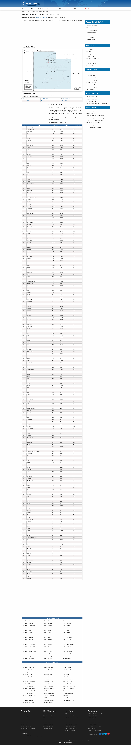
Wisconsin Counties (29, 702)
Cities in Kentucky (48, 632)
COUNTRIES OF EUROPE (92, 96)
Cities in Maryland (48, 635)
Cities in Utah (47, 653)
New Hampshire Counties (69, 686)
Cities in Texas (28, 653)
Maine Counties (28, 679)
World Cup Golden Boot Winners (94, 127)
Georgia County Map (29, 672)
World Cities (59, 8)
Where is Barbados (25, 720)
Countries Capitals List (71, 720)
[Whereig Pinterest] (108, 734)
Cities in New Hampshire (49, 642)
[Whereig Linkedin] (102, 734)
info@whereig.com (39, 736)
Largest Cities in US (67, 658)
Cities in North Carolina (68, 644)
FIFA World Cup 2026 (91, 111)
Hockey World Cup (85, 8)
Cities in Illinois (28, 630)
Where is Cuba (24, 724)
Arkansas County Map (91, 77)
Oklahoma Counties (67, 690)
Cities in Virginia (28, 656)
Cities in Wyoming (48, 658)
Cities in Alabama (29, 620)
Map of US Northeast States (93, 61)
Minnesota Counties (48, 681)
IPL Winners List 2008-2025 (94, 726)
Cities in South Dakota (49, 651)
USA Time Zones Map (91, 63)
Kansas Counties (29, 676)
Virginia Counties (29, 700)
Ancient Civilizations (70, 730)
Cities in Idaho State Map (69, 628)
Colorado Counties (67, 667)
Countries (49, 8)
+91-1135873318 (27, 736)
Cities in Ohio (47, 646)
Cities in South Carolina (30, 651)
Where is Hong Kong (26, 713)
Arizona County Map (91, 75)
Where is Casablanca (48, 724)
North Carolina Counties (68, 688)
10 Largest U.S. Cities (48, 713)
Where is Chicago (90, 39)
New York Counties (48, 686)
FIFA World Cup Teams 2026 (94, 720)
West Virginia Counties (68, 700)
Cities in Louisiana (67, 632)
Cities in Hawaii (47, 628)
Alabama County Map (91, 73)
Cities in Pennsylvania (49, 649)
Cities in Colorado (67, 623)
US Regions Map (90, 56)
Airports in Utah (26, 100)
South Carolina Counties (30, 695)
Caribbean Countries (70, 726)
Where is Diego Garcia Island (28, 728)
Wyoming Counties (48, 702)
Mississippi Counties (67, 681)
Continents (40, 8)
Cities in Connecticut (30, 625)
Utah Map (25, 98)
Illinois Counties (28, 674)
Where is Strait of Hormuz (49, 718)
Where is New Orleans (91, 42)
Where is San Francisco (91, 30)
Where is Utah (65, 100)
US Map (27, 11)
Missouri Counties (29, 683)
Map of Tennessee (67, 695)
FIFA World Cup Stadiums (94, 722)
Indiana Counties (48, 674)
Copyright (81, 740)
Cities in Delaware (48, 625)
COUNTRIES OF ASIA (91, 99)
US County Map (90, 65)
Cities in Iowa (66, 630)
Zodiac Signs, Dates (48, 726)
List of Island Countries (71, 728)
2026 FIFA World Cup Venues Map (94, 120)
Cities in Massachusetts (68, 635)
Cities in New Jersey (67, 642)
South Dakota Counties (49, 695)
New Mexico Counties (49, 688)
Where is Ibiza (24, 722)
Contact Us (50, 740)
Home (23, 8)
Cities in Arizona (66, 620)
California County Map (49, 667)
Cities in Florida (66, 625)
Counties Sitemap (47, 728)
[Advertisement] (52, 34)
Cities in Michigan (29, 637)
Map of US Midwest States (92, 58)
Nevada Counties (29, 686)
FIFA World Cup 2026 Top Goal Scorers (95, 125)
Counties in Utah (44, 98)
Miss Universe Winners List (49, 716)
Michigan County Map (30, 681)
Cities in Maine (28, 635)
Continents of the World (71, 724)
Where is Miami (90, 37)
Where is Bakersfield (91, 32)
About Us (43, 740)
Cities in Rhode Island (68, 649)
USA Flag (88, 54)
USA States (32, 11)
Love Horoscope (47, 722)
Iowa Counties (66, 674)
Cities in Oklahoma (67, 646)
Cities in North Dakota (30, 646)
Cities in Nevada (28, 642)
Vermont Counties (67, 697)
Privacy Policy (58, 740)
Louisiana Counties (67, 676)
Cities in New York (48, 644)
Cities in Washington (48, 656)
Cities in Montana (48, 639)
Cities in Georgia (29, 628)
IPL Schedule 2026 (92, 724)
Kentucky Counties (48, 676)
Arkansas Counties (29, 667)
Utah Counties (47, 697)
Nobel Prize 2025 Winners (49, 720)
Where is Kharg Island (71, 713)
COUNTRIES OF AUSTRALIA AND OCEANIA (97, 103)
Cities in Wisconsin (29, 658)
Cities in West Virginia (68, 656)
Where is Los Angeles (91, 25)
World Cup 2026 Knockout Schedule (95, 115)
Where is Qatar (24, 718)
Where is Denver (90, 35)
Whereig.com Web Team (41, 17)
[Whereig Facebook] (99, 734)
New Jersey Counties (30, 688)
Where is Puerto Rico (26, 726)
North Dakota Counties (30, 690)
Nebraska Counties (67, 683)
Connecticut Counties (30, 669)
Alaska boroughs (47, 665)
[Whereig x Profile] (105, 734)
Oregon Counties (29, 693)
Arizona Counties (67, 665)
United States (89, 49)
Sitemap (87, 740)
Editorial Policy (66, 740)
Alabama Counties (29, 665)
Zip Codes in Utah (45, 100)
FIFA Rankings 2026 (92, 718)
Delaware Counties (48, 669)
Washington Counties (49, 700)
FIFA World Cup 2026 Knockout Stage (95, 118)
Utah (37, 11)
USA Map (88, 51)
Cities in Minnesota (48, 637)
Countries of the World (71, 722)
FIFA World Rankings (91, 113)
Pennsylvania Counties (49, 693)
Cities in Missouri (29, 639)
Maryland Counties (48, 679)
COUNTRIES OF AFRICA (92, 101)
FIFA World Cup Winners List (93, 122)
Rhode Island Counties (68, 693)
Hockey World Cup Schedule (94, 730)
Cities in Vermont (67, 653)
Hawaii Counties (47, 672)
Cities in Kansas (28, 632)
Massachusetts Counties (69, 679)
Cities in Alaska (47, 620)
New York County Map (91, 87)
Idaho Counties (66, 672)
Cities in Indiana (47, 630)
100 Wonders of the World (72, 718)
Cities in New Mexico (30, 644)
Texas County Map (29, 697)
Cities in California (48, 623)
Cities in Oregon (28, 649)
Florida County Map (67, 669)
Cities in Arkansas (29, 623)
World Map (31, 8)
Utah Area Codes (66, 98)
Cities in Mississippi (67, 637)
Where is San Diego (91, 27)
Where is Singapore (25, 716)
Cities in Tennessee (67, 651)
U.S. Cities (74, 8)
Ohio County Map (48, 690)
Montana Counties (48, 683)
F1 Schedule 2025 (92, 728)
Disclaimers (74, 740)
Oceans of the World (70, 716)
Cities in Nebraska (67, 639)
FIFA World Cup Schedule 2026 (95, 713)
